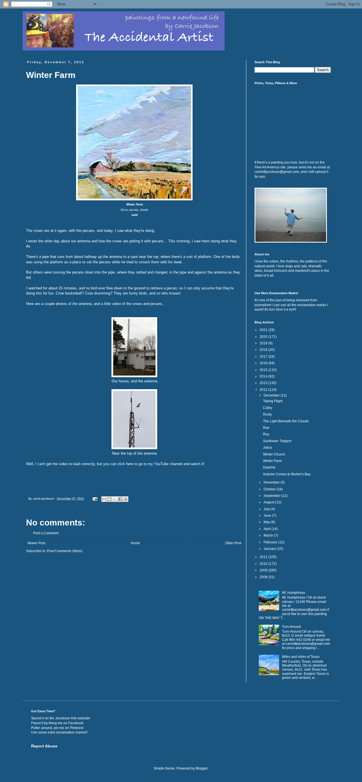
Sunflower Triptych (277, 441)
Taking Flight (273, 401)
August (269, 502)
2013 (264, 383)
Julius (267, 448)
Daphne (269, 467)
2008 (264, 577)
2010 (264, 564)
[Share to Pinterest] (125, 499)
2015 (264, 370)
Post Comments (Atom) (64, 551)
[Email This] (104, 499)
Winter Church (274, 454)
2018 (264, 350)
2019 (264, 343)
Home (135, 543)
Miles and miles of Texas (301, 657)
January (270, 549)
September (272, 496)
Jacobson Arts (66, 718)
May (267, 522)
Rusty (267, 414)
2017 (264, 357)
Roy (266, 434)
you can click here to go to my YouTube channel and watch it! (154, 464)
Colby (267, 408)
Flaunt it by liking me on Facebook (57, 723)
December (272, 395)
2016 (264, 363)
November (272, 482)
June (268, 516)
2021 (264, 330)
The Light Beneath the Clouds (286, 421)
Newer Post (36, 543)
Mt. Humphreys (293, 593)
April (268, 529)
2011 (264, 557)
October (270, 489)
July (267, 509)
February (271, 542)
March (269, 535)
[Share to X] (115, 499)
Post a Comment (46, 533)
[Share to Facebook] (120, 499)
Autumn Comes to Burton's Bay (287, 474)
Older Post (233, 543)
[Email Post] (94, 498)
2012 (264, 390)
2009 (264, 570)
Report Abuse (44, 746)
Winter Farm (272, 461)
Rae (266, 428)
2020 (264, 337)
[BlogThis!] (109, 499)
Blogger (202, 768)
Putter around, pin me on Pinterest (57, 728)
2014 (264, 376)
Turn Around (291, 627)
